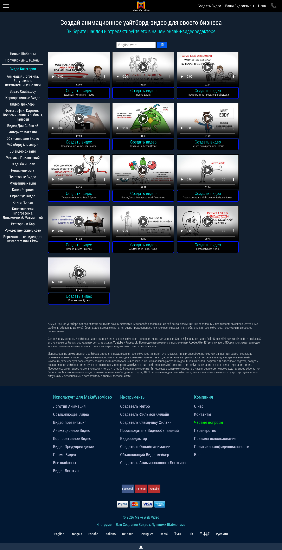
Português (147, 534)
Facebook (127, 488)
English (59, 534)
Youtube (154, 488)
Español (93, 534)
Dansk (164, 534)
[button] (162, 45)
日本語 (204, 534)
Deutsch (127, 534)
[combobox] (136, 45)
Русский (222, 534)
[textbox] (136, 45)
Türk (190, 534)
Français (76, 534)
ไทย (178, 534)
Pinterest (141, 488)
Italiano (110, 534)
